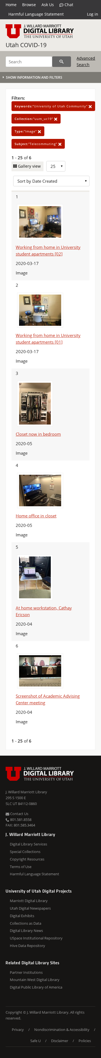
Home (11, 4)
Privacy (18, 1029)
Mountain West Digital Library (34, 979)
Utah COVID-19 (26, 45)
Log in (92, 14)
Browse (29, 4)
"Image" (26, 131)
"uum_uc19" (34, 119)
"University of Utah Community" (52, 106)
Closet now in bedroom (38, 434)
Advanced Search (86, 61)
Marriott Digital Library (29, 900)
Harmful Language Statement (36, 14)
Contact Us (18, 813)
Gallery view (29, 166)
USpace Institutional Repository (36, 938)
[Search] (61, 61)
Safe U (35, 1040)
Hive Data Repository (27, 945)
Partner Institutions (26, 972)
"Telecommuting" (36, 144)
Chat (68, 4)
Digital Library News (26, 930)
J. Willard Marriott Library (26, 791)
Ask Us (48, 4)
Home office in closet (36, 516)
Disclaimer (59, 1040)
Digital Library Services (28, 844)
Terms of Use (20, 866)
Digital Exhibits (22, 915)
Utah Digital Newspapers (30, 908)
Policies (85, 1040)
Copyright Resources (27, 859)
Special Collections (25, 851)
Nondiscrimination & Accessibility (61, 1029)
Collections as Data (25, 923)
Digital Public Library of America (36, 987)
